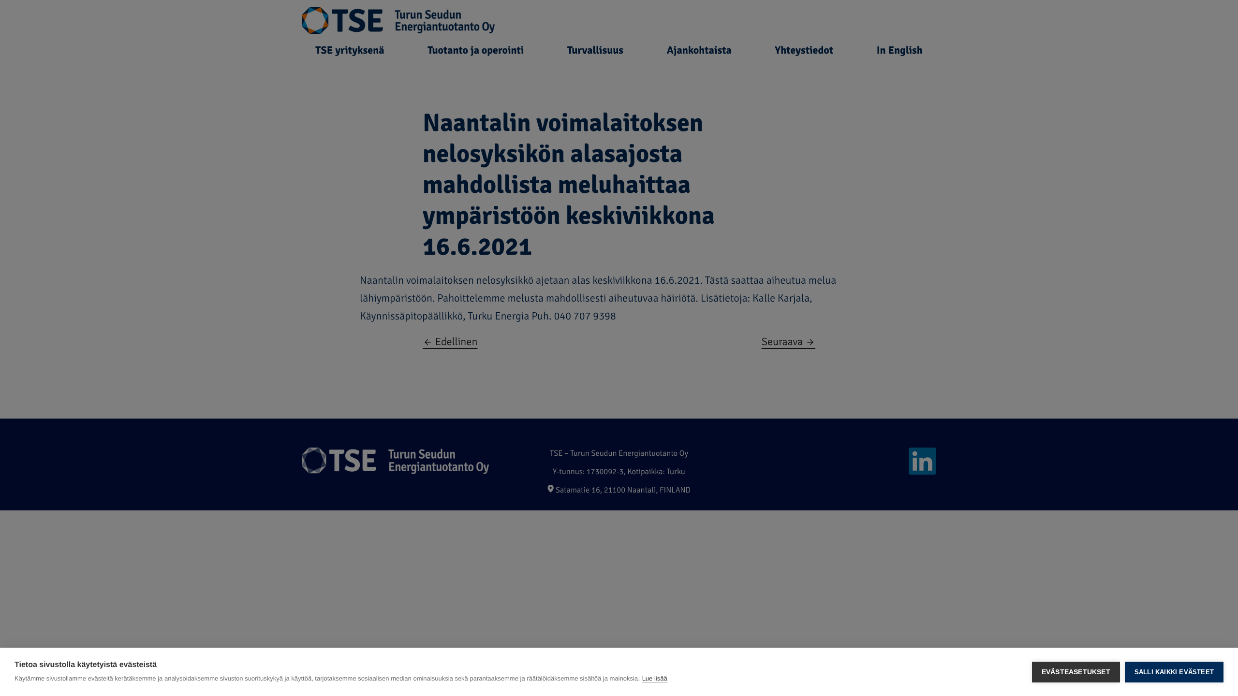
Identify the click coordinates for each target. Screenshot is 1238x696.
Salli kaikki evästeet (1174, 672)
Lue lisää (654, 678)
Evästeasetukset (1076, 672)
